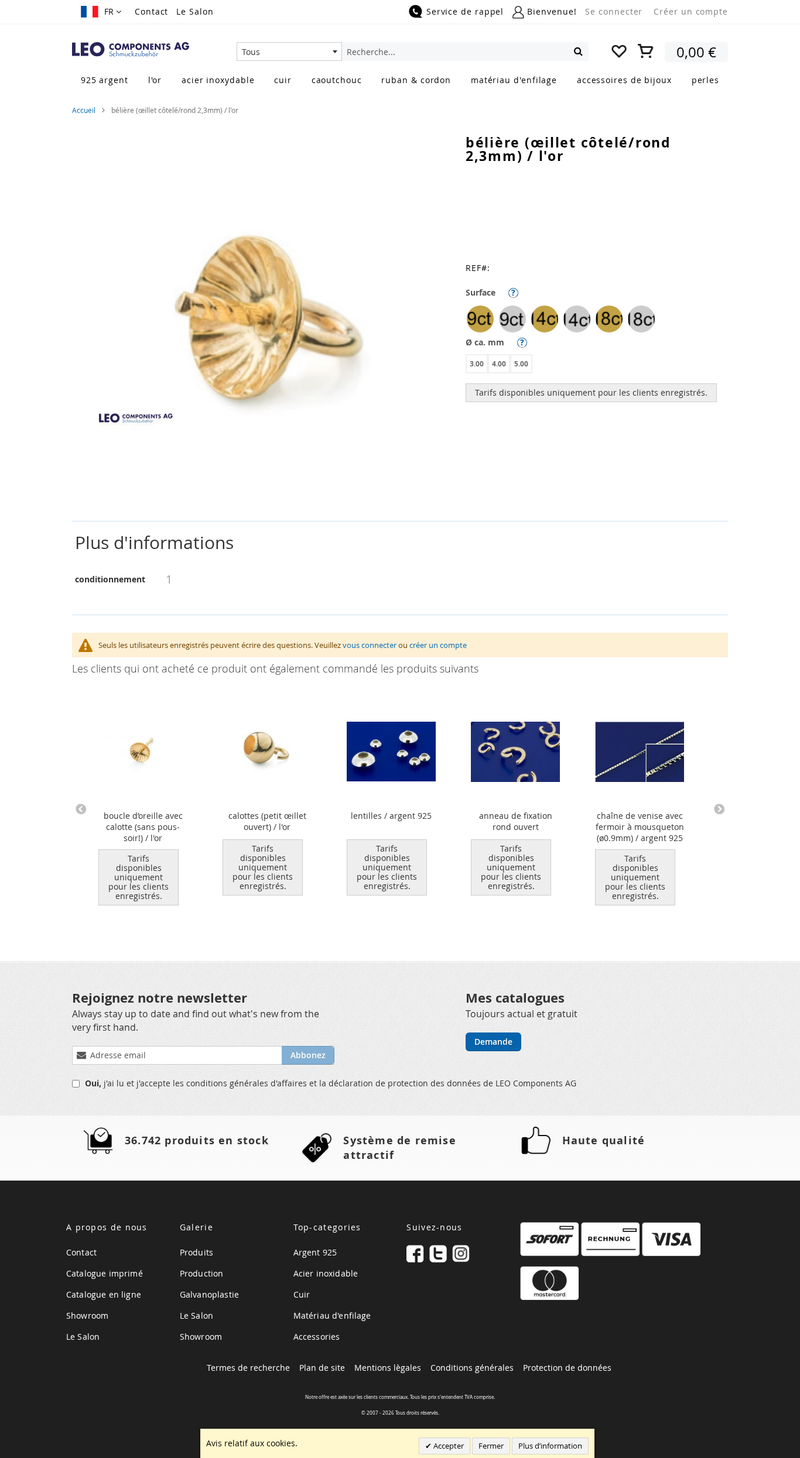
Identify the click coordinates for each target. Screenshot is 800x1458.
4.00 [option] (499, 364)
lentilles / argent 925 (391, 815)
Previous (81, 809)
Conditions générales (472, 1367)
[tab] (400, 543)
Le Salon (194, 11)
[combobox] (289, 51)
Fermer (491, 1445)
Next (719, 809)
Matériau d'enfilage (332, 1315)
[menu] (400, 81)
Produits (196, 1252)
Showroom (87, 1315)
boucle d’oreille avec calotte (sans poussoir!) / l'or (143, 826)
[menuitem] (104, 79)
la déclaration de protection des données (401, 1083)
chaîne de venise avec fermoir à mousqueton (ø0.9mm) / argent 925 (640, 826)
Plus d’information (550, 1445)
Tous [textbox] (251, 51)
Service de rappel (465, 11)
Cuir (301, 1294)
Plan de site (322, 1367)
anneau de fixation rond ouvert (515, 821)
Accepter (448, 1445)
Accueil (83, 110)
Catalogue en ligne (103, 1294)
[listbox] (597, 320)
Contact (151, 11)
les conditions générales (222, 1083)
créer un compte (438, 645)
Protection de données (567, 1367)
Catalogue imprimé (104, 1273)
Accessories (316, 1336)
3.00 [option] (477, 364)
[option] (480, 319)
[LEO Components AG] (130, 49)
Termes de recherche (248, 1367)
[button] (101, 12)
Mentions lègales (387, 1367)
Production (202, 1273)
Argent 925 (315, 1252)
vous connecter (369, 645)
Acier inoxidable (325, 1273)
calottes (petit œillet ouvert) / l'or (267, 821)
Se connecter (613, 11)
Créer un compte (691, 11)
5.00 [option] (521, 364)
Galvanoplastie (209, 1294)
